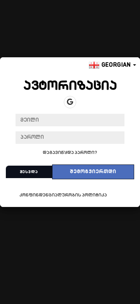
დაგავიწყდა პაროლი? (70, 153)
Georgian (116, 65)
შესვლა (29, 172)
